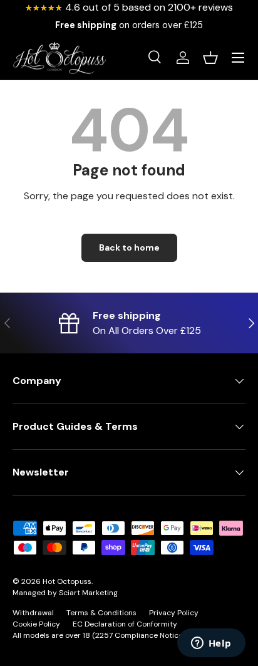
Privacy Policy (174, 613)
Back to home (129, 247)
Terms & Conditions (101, 613)
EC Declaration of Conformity (125, 624)
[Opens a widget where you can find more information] (211, 644)
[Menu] (238, 57)
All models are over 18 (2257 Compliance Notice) (99, 635)
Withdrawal (33, 613)
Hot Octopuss (67, 581)
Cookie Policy (36, 624)
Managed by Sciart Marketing (65, 593)
